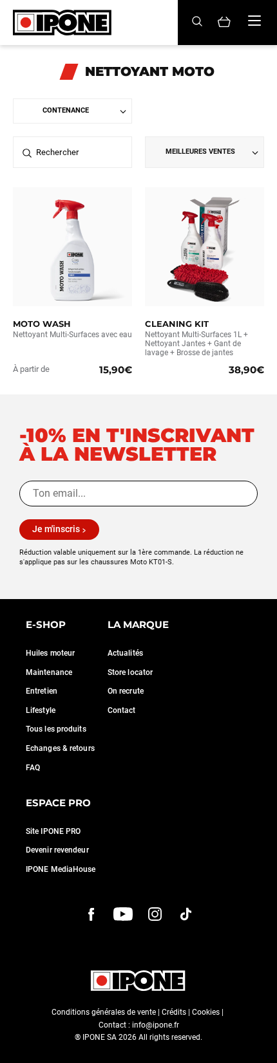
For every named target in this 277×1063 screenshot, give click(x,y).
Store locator (130, 672)
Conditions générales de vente (104, 1012)
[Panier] (224, 23)
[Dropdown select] (72, 111)
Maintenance (49, 672)
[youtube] (123, 913)
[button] (19, 1049)
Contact (122, 710)
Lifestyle (40, 710)
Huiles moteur (50, 653)
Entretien (41, 691)
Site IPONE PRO (53, 831)
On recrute (126, 691)
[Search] (197, 22)
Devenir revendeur (57, 850)
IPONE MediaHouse (61, 869)
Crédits (174, 1012)
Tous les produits (56, 729)
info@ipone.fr (155, 1025)
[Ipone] (138, 981)
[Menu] (254, 20)
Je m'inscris (56, 529)
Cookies (206, 1012)
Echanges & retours (60, 748)
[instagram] (154, 913)
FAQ (33, 767)
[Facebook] (91, 913)
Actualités (125, 653)
